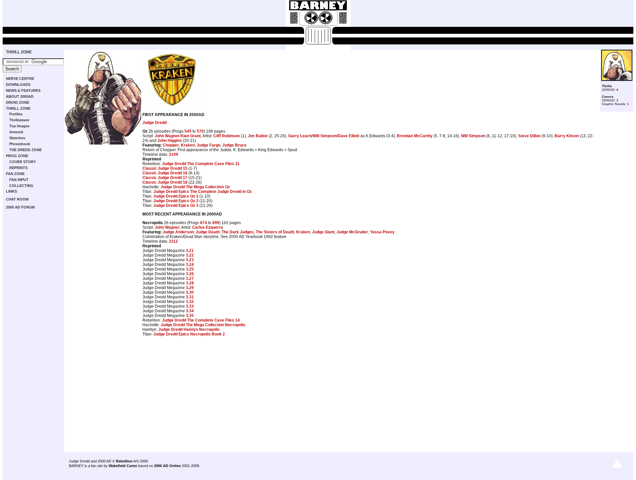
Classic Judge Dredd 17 (164, 177)
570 (200, 131)
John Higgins (169, 140)
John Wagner (167, 136)
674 (203, 222)
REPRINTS (18, 168)
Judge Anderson (178, 232)
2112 (173, 241)
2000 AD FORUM (20, 207)
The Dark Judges (238, 232)
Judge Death (208, 232)
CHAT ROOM (17, 199)
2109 (173, 154)
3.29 (190, 287)
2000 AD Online (167, 466)
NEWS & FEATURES (23, 90)
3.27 (190, 278)
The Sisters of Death (275, 232)
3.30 (190, 292)
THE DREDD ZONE (25, 150)
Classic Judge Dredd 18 (164, 182)
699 (215, 222)
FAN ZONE (15, 174)
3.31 (190, 297)
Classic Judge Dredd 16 (164, 173)
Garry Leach (300, 136)
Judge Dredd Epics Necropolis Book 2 (189, 334)
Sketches (17, 138)
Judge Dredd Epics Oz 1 (175, 196)
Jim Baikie (258, 136)
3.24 (190, 264)
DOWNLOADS (18, 85)
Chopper (171, 145)
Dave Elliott (348, 136)
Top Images (19, 126)
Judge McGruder (352, 232)
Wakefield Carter (123, 466)
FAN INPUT (18, 180)
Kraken (188, 145)
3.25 (190, 269)
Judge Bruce (234, 145)
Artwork (16, 132)
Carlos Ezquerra (207, 227)
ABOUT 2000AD (19, 96)
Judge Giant (323, 232)
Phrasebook (19, 144)
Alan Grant (191, 136)
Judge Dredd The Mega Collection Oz (195, 187)
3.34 (190, 311)
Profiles (16, 114)
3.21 (190, 250)
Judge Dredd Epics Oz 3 (175, 205)
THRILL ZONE (19, 52)
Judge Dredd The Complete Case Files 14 (201, 320)
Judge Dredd (154, 122)
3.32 (190, 301)
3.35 (190, 315)
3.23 (190, 260)
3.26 (190, 273)
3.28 (190, 283)
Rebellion (124, 461)
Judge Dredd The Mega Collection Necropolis (203, 325)
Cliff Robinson (226, 136)
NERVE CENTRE (20, 79)
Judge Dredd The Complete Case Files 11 (200, 163)
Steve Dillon (529, 136)
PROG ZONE (17, 156)
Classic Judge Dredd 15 (164, 168)
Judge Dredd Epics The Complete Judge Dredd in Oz (202, 191)
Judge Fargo (208, 145)
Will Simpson (325, 136)
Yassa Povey (382, 232)
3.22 (190, 255)
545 (188, 131)
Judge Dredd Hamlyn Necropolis (189, 329)
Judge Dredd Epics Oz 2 (175, 201)
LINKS (11, 191)
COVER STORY (22, 162)
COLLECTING (21, 186)
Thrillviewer (19, 120)
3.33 (190, 306)
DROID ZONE (17, 102)
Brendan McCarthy (415, 136)
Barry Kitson (567, 136)
